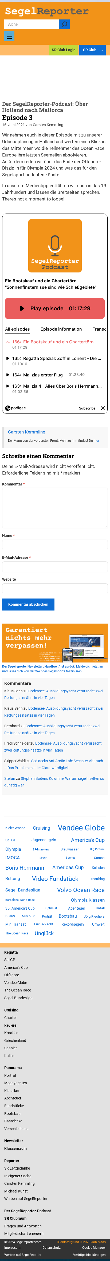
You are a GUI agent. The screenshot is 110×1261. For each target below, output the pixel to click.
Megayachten (15, 1083)
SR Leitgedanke (17, 1168)
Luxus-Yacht (43, 924)
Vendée (10, 983)
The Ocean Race (16, 933)
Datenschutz (51, 1248)
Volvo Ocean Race (81, 889)
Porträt (47, 916)
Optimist (51, 908)
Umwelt (98, 924)
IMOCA (12, 857)
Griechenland (15, 1040)
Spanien (11, 1048)
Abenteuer (76, 908)
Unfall (100, 908)
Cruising (41, 828)
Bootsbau (68, 916)
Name (8, 535)
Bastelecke (13, 1121)
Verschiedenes (16, 1129)
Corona (99, 858)
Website (9, 579)
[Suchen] (64, 24)
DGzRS (10, 916)
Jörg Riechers (94, 916)
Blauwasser (69, 849)
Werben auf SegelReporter (25, 1198)
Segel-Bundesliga (22, 890)
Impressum (12, 1248)
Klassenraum (15, 1148)
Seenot (70, 858)
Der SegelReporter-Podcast (27, 1211)
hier (96, 441)
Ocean (16, 990)
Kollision (98, 868)
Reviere (10, 1025)
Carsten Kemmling (26, 432)
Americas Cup (68, 867)
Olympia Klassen (88, 900)
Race (26, 990)
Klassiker (11, 1091)
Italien (9, 1056)
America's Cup (88, 840)
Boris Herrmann (24, 867)
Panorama (13, 1068)
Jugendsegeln (44, 839)
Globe (22, 983)
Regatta (11, 952)
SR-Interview (41, 849)
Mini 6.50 (28, 916)
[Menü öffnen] (9, 36)
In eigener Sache (17, 1176)
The (7, 990)
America (11, 967)
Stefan (9, 778)
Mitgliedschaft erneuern (24, 1233)
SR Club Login (64, 50)
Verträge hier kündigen (89, 1255)
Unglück (44, 933)
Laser (42, 858)
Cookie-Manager (94, 1248)
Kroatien (11, 1033)
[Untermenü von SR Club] (102, 50)
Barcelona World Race (20, 900)
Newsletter (13, 1141)
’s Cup (23, 967)
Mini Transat (15, 924)
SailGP (10, 840)
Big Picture (97, 849)
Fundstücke (14, 1106)
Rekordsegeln (72, 924)
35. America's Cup (20, 908)
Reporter (11, 1161)
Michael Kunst (16, 1191)
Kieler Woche (15, 828)
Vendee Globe (81, 827)
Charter (10, 1017)
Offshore (11, 975)
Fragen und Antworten (23, 1226)
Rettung (12, 878)
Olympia (13, 849)
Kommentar (13, 484)
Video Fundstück (55, 878)
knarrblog (98, 879)
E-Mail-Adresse (16, 557)
